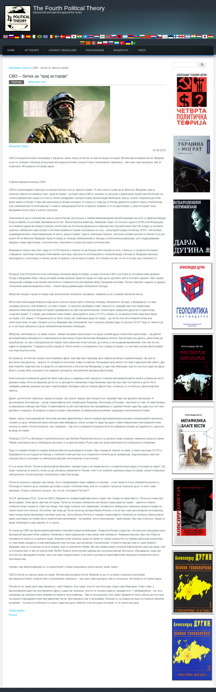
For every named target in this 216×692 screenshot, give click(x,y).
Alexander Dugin (18, 146)
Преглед (17, 82)
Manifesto (120, 50)
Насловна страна (19, 67)
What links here (37, 82)
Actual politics (17, 610)
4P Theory (32, 50)
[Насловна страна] (18, 30)
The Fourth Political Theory (69, 8)
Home (11, 50)
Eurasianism (95, 50)
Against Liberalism (62, 50)
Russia (13, 614)
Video (142, 50)
